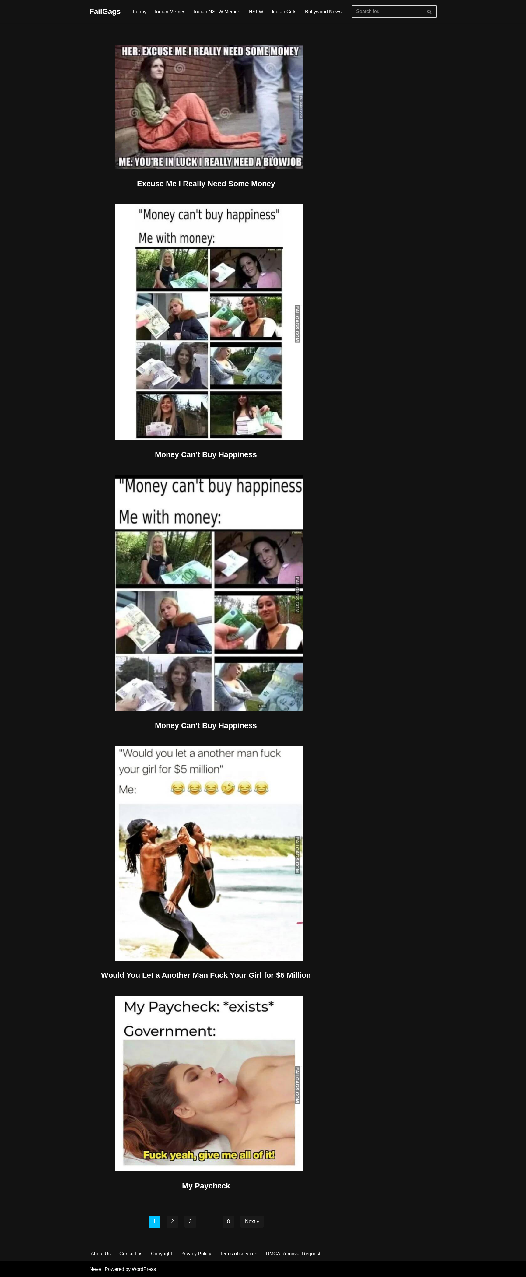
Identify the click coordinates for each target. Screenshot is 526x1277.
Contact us (130, 1253)
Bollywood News (323, 11)
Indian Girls (284, 11)
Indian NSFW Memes (217, 11)
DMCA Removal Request (293, 1253)
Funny (139, 11)
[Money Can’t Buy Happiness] (206, 322)
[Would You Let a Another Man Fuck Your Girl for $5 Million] (206, 853)
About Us (101, 1253)
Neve (95, 1269)
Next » (252, 1221)
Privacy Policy (196, 1253)
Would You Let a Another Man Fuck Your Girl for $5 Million (206, 975)
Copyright (161, 1253)
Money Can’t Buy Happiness (206, 454)
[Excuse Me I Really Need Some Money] (206, 107)
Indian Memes (170, 11)
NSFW (256, 11)
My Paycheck (206, 1185)
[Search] (430, 11)
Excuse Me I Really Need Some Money (206, 183)
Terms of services (238, 1253)
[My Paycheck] (206, 1084)
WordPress (144, 1269)
